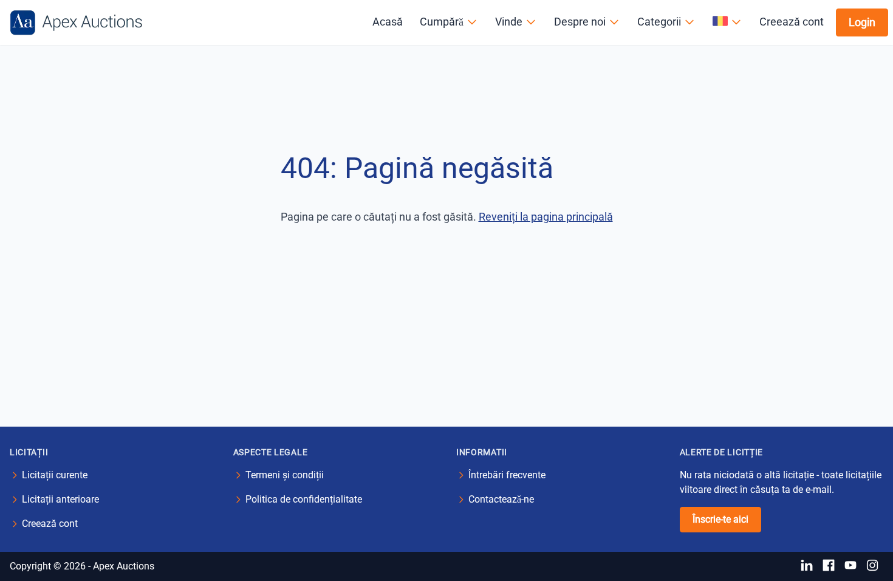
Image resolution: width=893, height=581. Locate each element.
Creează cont (791, 21)
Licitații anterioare (60, 499)
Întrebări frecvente (507, 475)
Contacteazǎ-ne (501, 499)
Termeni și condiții (284, 475)
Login (862, 22)
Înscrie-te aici (720, 519)
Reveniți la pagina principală (546, 216)
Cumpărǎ (442, 21)
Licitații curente (54, 475)
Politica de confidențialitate (303, 499)
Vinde (508, 21)
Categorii (659, 21)
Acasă (387, 21)
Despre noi (580, 21)
